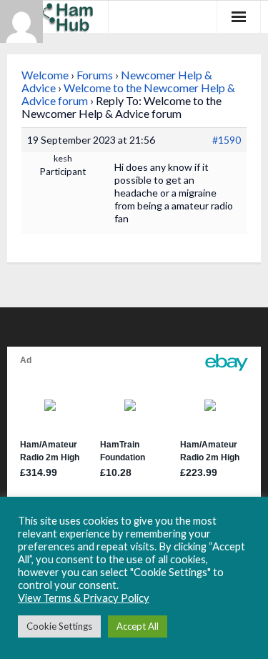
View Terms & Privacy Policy (83, 598)
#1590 (226, 140)
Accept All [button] (137, 626)
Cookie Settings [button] (59, 626)
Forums (94, 74)
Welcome (45, 74)
